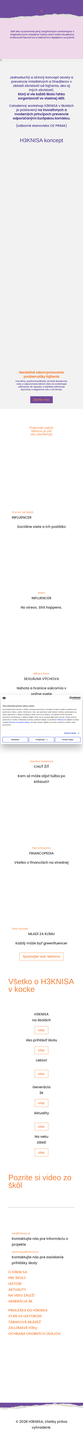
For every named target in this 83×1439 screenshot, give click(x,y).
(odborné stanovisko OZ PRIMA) (41, 125)
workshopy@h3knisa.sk (25, 1251)
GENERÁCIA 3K (20, 1301)
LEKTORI (15, 1283)
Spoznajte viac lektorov (41, 956)
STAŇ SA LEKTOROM (25, 1316)
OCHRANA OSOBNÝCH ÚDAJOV (34, 1333)
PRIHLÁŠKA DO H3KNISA (28, 1310)
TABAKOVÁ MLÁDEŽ (24, 1322)
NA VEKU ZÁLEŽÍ (21, 1295)
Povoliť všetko (67, 740)
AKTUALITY (17, 1289)
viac (41, 1030)
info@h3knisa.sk (21, 1233)
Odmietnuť (15, 740)
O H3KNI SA (17, 1272)
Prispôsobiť (40, 740)
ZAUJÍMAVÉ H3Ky (22, 1327)
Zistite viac (41, 400)
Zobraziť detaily (70, 733)
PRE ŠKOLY (17, 1277)
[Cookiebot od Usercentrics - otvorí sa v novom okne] (71, 698)
